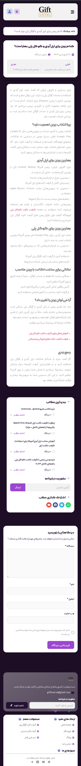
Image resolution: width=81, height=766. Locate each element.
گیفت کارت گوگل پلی (23, 209)
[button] (68, 504)
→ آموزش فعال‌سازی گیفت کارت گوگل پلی (50, 333)
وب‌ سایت (69, 613)
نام (71, 584)
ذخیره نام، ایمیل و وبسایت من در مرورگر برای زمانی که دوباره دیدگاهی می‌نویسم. (43, 632)
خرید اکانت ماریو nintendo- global (38, 409)
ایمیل (70, 599)
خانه (73, 31)
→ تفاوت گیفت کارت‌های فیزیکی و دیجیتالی (49, 339)
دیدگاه (69, 546)
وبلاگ (66, 31)
